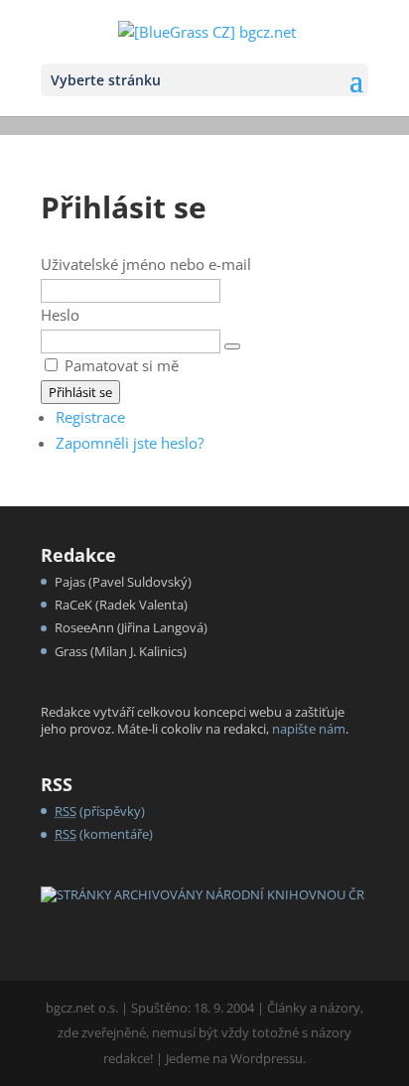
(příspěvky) (100, 811)
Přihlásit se (80, 392)
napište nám (308, 729)
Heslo (60, 315)
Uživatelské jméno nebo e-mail (146, 264)
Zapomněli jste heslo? (130, 443)
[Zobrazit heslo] (232, 346)
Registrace (90, 417)
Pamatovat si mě (122, 365)
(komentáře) (104, 834)
